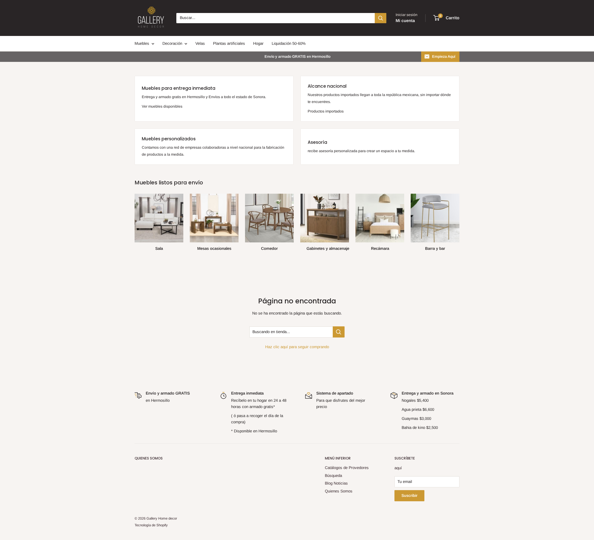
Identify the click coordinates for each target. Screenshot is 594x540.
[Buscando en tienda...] (339, 332)
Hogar (258, 43)
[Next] (459, 220)
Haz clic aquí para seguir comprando (297, 347)
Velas (200, 43)
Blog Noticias (336, 483)
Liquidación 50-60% (289, 43)
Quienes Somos (338, 491)
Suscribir (409, 495)
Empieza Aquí (443, 56)
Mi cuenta (405, 20)
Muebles (142, 43)
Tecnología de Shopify (151, 525)
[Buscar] (380, 18)
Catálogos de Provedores (347, 468)
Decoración (172, 43)
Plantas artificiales (229, 43)
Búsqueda (333, 475)
